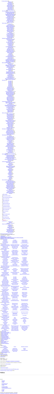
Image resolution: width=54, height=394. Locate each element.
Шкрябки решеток (10, 111)
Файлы (10, 193)
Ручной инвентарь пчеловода (6, 101)
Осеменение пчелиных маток (10, 73)
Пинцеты (24, 272)
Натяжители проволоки (14, 254)
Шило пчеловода (10, 110)
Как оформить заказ (5, 383)
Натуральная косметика (9, 229)
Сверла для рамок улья (10, 30)
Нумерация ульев (9, 18)
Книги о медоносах (24, 328)
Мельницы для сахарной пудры (10, 146)
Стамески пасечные (10, 109)
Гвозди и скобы (10, 33)
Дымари (10, 103)
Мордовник (24, 321)
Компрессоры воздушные (10, 149)
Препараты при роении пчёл (10, 46)
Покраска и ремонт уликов (10, 20)
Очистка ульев (10, 108)
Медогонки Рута (10, 87)
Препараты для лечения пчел (6, 38)
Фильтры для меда (24, 292)
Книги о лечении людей (9, 190)
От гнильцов (10, 41)
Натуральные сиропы (10, 230)
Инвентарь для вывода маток (24, 268)
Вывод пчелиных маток (5, 62)
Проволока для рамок (10, 28)
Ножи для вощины (10, 27)
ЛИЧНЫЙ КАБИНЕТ (3, 237)
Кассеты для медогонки (10, 97)
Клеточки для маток (10, 66)
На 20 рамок (10, 85)
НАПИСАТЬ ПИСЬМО (19, 237)
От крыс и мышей (9, 52)
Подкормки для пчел (15, 261)
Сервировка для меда (10, 130)
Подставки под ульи (10, 19)
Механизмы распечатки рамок (10, 120)
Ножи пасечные (10, 106)
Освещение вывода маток (10, 72)
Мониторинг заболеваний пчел (10, 60)
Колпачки (5, 270)
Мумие (10, 228)
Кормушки (9, 221)
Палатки (10, 142)
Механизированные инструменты (10, 154)
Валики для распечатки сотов (10, 102)
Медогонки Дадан (24, 278)
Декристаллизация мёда (9, 118)
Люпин (10, 171)
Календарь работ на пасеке (10, 181)
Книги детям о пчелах (5, 330)
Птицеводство (4, 345)
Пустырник (10, 174)
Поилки (10, 222)
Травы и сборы (10, 232)
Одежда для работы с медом (10, 121)
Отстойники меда (14, 294)
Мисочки (10, 70)
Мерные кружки (10, 124)
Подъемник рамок (10, 36)
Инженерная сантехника (5, 313)
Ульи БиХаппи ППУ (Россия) (10, 14)
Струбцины (10, 151)
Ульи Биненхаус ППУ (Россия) (9, 12)
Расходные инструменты (10, 156)
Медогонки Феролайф (10, 94)
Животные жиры (5, 349)
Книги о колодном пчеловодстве (7, 197)
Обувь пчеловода (9, 4)
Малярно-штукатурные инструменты (10, 159)
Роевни (15, 305)
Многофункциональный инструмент (10, 105)
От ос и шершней (10, 55)
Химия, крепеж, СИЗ (10, 158)
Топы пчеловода (10, 8)
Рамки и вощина (4, 249)
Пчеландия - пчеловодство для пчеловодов (12, 361)
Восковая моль (10, 225)
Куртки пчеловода (10, 3)
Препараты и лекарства (10, 223)
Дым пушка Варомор (10, 58)
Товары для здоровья (5, 347)
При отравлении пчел (10, 49)
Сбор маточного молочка (5, 300)
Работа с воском (9, 129)
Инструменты (4, 310)
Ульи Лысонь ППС (9, 13)
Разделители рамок (10, 37)
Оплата (3, 382)
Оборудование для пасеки (5, 302)
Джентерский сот (9, 63)
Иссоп (10, 168)
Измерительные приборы (10, 123)
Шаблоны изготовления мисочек (10, 78)
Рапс (10, 175)
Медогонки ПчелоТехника (10, 93)
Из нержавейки (10, 95)
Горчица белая (10, 163)
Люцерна (10, 172)
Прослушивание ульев (10, 143)
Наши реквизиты (2, 356)
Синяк (10, 177)
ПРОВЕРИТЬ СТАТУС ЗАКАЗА (5, 238)
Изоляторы (9, 64)
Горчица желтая (10, 164)
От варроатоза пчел (10, 39)
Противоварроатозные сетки (10, 56)
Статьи (3, 390)
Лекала (10, 32)
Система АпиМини (10, 74)
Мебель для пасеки (10, 144)
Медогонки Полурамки (10, 88)
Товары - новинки (4, 352)
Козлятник (10, 170)
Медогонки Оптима (5, 283)
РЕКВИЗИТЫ (12, 238)
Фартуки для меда (10, 9)
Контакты (3, 380)
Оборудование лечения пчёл (5, 266)
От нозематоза (24, 258)
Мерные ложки (10, 125)
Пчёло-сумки (10, 126)
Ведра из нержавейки (10, 114)
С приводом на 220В (5, 280)
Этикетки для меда (10, 117)
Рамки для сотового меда (24, 299)
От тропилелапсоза (10, 43)
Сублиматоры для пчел (10, 50)
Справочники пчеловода (9, 186)
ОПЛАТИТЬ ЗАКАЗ (13, 237)
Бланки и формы (10, 191)
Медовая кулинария (10, 184)
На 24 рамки (10, 86)
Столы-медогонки (10, 100)
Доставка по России (5, 387)
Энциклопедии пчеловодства (10, 187)
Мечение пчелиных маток (10, 69)
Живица (10, 226)
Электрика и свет (14, 315)
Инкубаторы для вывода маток (10, 65)
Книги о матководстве (10, 183)
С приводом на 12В (10, 89)
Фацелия (10, 178)
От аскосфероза (10, 40)
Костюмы (9, 2)
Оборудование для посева (10, 162)
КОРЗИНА (8, 237)
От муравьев (10, 54)
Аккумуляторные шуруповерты (9, 153)
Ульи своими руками (15, 246)
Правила (3, 381)
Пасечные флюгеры (10, 136)
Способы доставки (4, 386)
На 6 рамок (10, 83)
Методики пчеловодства (6, 203)
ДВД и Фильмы (10, 180)
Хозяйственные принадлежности (10, 157)
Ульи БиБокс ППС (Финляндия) (5, 245)
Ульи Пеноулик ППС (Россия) (10, 11)
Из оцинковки (25, 282)
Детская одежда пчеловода (10, 10)
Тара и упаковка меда (10, 113)
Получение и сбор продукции (6, 128)
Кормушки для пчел (10, 138)
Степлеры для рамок (10, 35)
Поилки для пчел (9, 140)
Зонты (10, 135)
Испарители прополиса (10, 134)
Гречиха (10, 165)
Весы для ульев (10, 21)
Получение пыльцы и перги (10, 132)
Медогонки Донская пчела (15, 281)
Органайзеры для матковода (10, 71)
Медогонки (3, 80)
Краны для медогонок (10, 98)
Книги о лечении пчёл (10, 182)
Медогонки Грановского (9, 92)
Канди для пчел (10, 48)
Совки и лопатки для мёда (5, 289)
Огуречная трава (10, 173)
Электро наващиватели (5, 253)
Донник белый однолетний (5, 319)
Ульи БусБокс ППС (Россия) (10, 15)
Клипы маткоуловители (9, 67)
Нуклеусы (14, 271)
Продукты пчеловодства (9, 231)
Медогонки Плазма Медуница (10, 91)
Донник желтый (10, 167)
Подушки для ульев (10, 22)
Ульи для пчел (4, 243)
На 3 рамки (10, 81)
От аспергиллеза (5, 260)
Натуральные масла (15, 350)
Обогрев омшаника (10, 141)
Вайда (15, 317)
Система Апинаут (10, 75)
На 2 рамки (5, 276)
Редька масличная (10, 176)
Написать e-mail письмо (3, 354)
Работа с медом (4, 112)
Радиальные (10, 90)
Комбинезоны (10, 1)
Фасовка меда (10, 119)
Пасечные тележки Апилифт (5, 304)
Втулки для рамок (9, 29)
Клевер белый (10, 169)
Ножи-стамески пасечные (10, 107)
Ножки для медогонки (10, 99)
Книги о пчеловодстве (10, 188)
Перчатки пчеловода (10, 5)
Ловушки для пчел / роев (10, 139)
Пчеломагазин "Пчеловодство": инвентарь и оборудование (8, 393)
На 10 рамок (10, 84)
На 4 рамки (10, 82)
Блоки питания (10, 148)
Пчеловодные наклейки (14, 327)
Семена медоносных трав (5, 161)
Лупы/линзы (10, 68)
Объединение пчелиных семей (10, 59)
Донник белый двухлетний (24, 318)
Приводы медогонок (15, 284)
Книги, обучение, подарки (6, 179)
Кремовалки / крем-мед (10, 127)
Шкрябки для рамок (10, 31)
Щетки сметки (15, 290)
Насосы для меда (10, 122)
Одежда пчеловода (4, 239)
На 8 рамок (14, 277)
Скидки (3, 385)
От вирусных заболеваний (5, 257)
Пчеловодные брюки (10, 6)
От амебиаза (10, 45)
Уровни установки (24, 247)
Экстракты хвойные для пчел (10, 51)
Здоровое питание (10, 227)
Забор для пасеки (10, 152)
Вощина (10, 23)
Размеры (3, 389)
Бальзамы (10, 224)
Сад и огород (10, 160)
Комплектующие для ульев (10, 17)
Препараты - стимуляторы (15, 258)
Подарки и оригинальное (10, 192)
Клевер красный (15, 320)
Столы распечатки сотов (5, 293)
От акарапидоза (10, 44)
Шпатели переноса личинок (10, 79)
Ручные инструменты (10, 155)
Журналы (10, 189)
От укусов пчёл (10, 57)
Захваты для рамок (10, 104)
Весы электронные (10, 116)
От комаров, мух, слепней (24, 265)
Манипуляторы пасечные (10, 145)
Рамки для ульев (10, 24)
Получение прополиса (10, 133)
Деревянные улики (10, 16)
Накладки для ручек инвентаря (24, 287)
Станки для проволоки (10, 25)
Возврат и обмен (4, 384)
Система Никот (10, 76)
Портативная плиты (10, 137)
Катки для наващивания (9, 34)
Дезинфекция (10, 47)
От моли (10, 53)
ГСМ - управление (10, 147)
